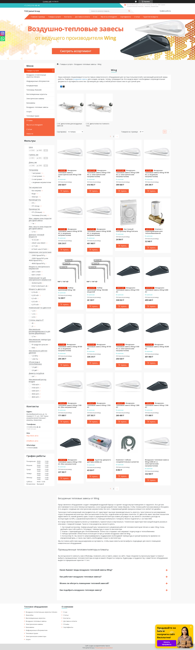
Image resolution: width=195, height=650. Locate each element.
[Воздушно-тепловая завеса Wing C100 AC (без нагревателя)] (70, 386)
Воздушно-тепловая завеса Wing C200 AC (127, 405)
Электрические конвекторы (36, 636)
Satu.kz (108, 646)
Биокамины (30, 103)
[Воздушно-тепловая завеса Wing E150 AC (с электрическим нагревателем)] (99, 154)
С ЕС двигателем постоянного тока (97, 125)
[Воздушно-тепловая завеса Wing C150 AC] (99, 386)
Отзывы (29, 120)
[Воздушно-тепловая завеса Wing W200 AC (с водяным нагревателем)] (99, 212)
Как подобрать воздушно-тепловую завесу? (81, 590)
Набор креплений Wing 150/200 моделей (97, 290)
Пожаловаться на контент (104, 648)
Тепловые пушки (32, 116)
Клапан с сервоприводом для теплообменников (153, 231)
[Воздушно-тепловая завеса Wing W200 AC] (157, 328)
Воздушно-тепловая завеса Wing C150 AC (98, 405)
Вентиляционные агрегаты (36, 94)
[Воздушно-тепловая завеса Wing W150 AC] (99, 328)
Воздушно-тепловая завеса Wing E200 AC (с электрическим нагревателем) (127, 173)
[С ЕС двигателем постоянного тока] (99, 107)
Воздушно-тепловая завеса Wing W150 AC (99, 346)
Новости (29, 134)
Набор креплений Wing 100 (66, 289)
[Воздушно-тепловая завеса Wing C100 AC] (157, 386)
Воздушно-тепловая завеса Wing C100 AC (156, 405)
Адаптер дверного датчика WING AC (99, 461)
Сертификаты (125, 17)
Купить (66, 191)
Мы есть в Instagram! (109, 17)
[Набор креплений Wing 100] (70, 271)
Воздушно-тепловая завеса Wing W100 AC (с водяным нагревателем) (157, 173)
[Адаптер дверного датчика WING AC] (99, 443)
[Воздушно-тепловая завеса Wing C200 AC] (128, 386)
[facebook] (61, 87)
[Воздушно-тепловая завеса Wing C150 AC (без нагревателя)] (70, 443)
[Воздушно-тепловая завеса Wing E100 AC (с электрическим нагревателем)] (128, 328)
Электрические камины (35, 98)
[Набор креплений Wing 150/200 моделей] (99, 271)
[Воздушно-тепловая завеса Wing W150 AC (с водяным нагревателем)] (70, 212)
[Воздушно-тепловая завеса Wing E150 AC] (128, 271)
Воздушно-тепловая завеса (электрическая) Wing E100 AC (69, 173)
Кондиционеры (32, 85)
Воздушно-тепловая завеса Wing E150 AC (127, 290)
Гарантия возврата (150, 17)
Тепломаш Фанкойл (34, 90)
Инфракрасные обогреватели (37, 81)
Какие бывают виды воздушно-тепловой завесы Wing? (86, 570)
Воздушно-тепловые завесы (37, 107)
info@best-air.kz (32, 441)
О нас (95, 17)
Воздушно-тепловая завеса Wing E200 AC (156, 290)
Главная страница (38, 17)
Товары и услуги (54, 17)
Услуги (28, 112)
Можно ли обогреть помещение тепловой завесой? (84, 583)
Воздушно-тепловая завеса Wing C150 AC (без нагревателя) (69, 462)
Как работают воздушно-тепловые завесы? (80, 576)
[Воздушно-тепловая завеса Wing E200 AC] (157, 271)
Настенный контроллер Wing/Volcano (127, 230)
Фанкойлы (29, 615)
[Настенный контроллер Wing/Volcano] (128, 212)
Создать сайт (47, 1)
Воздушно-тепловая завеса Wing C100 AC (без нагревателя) (69, 405)
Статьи (137, 17)
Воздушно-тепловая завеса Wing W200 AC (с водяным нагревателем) (99, 232)
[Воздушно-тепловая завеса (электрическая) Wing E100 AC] (70, 154)
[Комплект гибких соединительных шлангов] (128, 443)
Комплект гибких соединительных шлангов (127, 461)
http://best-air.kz (32, 436)
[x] (64, 87)
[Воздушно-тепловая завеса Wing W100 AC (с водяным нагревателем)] (157, 154)
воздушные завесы (80, 79)
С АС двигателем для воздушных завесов (69, 125)
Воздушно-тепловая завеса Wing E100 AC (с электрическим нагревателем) (127, 347)
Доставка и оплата (82, 17)
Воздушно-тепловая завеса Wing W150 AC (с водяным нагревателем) (70, 232)
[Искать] (129, 11)
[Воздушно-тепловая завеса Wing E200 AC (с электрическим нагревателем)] (128, 154)
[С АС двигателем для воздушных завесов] (70, 107)
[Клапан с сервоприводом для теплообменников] (157, 212)
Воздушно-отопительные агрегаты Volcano (36, 76)
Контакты (68, 17)
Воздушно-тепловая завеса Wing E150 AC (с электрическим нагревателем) (98, 173)
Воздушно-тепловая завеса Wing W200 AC (157, 346)
